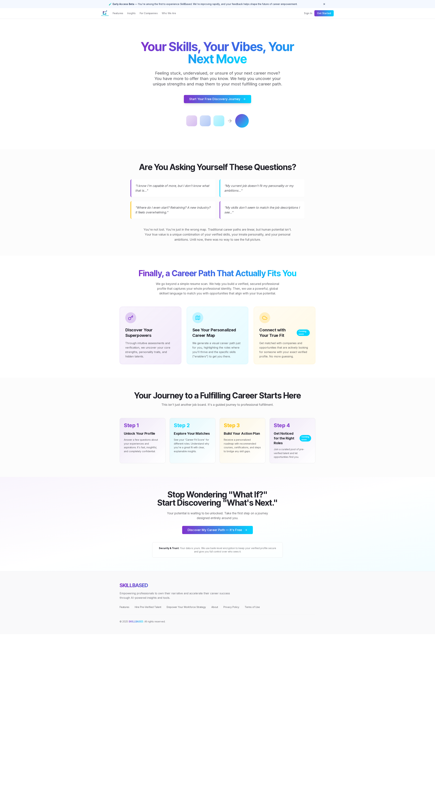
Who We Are (169, 13)
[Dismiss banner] (324, 4)
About (214, 607)
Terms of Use (252, 607)
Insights (131, 13)
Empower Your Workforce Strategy (186, 607)
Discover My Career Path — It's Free (215, 530)
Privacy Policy (231, 607)
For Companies (149, 13)
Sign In (308, 13)
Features (118, 13)
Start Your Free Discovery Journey (214, 99)
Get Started (324, 13)
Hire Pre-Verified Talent (148, 607)
